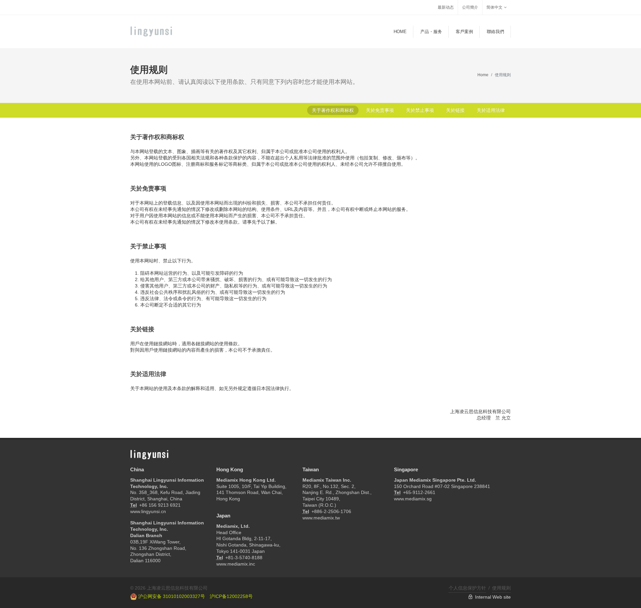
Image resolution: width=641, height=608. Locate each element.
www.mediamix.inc (235, 564)
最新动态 (446, 7)
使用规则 (501, 588)
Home (482, 75)
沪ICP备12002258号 (231, 596)
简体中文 (494, 7)
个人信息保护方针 (467, 588)
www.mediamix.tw (321, 517)
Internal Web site (492, 597)
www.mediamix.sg (413, 498)
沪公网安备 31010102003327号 (171, 596)
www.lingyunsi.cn (148, 511)
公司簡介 (470, 7)
